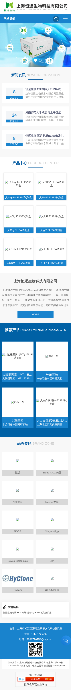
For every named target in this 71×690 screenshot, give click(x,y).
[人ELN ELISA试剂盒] (51, 249)
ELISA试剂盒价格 (25, 612)
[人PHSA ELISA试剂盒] (51, 184)
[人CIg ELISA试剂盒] (19, 216)
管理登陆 (48, 665)
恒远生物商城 (9, 612)
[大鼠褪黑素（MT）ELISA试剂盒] (17, 356)
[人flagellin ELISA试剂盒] (19, 184)
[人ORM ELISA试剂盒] (19, 249)
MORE (35, 314)
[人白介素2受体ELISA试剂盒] (52, 402)
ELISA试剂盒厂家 (43, 612)
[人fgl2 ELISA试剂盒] (51, 216)
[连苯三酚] (52, 356)
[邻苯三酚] (17, 402)
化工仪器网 (37, 665)
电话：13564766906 (35, 633)
